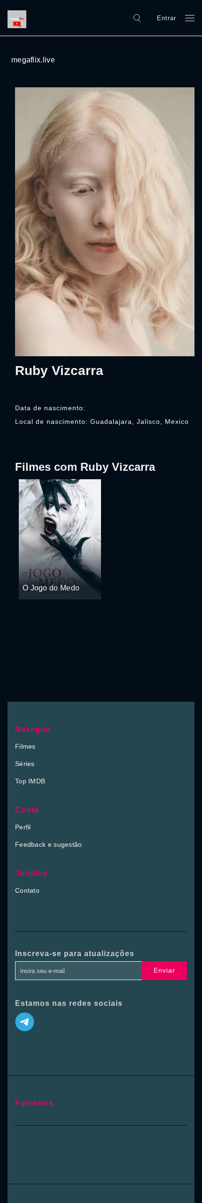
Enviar (164, 970)
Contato (27, 890)
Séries (25, 763)
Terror (65, 570)
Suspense (37, 570)
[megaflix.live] (19, 18)
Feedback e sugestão (48, 844)
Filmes (25, 746)
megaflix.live (33, 60)
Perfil (23, 827)
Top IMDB (30, 781)
